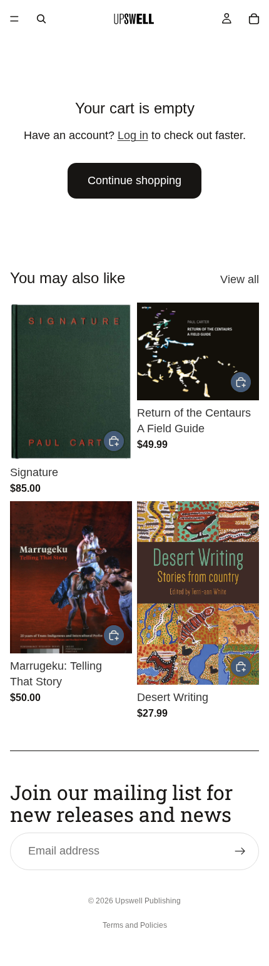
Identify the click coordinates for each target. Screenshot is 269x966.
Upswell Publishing (148, 900)
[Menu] (14, 18)
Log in (133, 135)
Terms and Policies (135, 925)
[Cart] (254, 19)
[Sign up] (240, 851)
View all (239, 279)
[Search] (41, 19)
